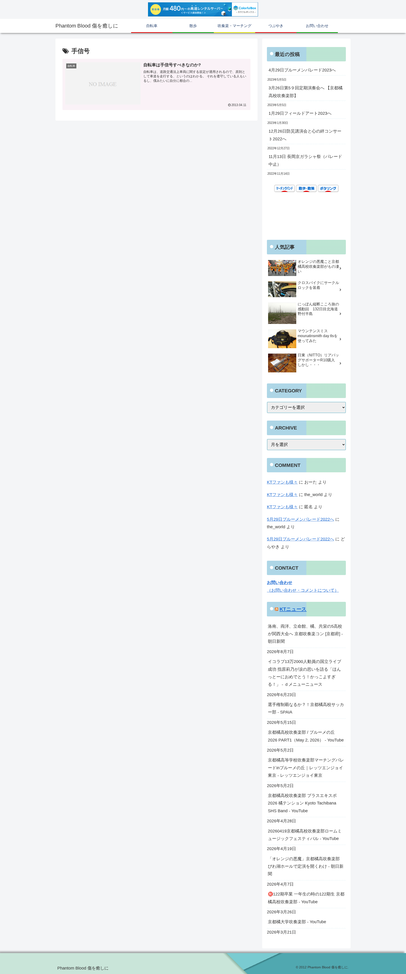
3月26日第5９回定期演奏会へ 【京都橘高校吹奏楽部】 (306, 92)
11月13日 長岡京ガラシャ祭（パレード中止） (305, 160)
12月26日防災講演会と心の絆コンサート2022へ (305, 135)
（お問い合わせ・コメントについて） (303, 590)
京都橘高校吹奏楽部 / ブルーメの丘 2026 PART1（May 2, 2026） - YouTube (306, 736)
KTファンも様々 (282, 482)
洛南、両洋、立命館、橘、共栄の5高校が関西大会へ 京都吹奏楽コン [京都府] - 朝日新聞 (305, 634)
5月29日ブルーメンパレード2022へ (300, 519)
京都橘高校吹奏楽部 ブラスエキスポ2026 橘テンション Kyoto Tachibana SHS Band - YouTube (302, 803)
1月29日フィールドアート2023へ (300, 113)
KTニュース (293, 609)
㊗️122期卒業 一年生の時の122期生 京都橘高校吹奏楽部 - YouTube (306, 898)
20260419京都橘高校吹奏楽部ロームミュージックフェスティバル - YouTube (305, 835)
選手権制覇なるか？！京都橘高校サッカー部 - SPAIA (306, 708)
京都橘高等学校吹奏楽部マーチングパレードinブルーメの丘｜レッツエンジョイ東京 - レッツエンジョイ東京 (306, 768)
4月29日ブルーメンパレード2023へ (302, 70)
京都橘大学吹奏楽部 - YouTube (297, 921)
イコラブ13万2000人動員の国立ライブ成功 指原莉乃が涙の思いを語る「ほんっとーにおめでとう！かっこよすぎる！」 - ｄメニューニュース (304, 673)
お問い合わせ (279, 582)
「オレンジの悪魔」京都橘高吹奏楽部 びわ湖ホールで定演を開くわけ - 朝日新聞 (306, 866)
